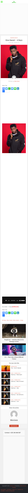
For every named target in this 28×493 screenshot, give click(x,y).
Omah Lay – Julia (15, 388)
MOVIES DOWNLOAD (10, 490)
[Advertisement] (14, 19)
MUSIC (12, 373)
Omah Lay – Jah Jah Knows (17, 394)
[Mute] (20, 300)
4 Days (4, 320)
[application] (14, 300)
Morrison (17, 42)
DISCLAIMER (3, 489)
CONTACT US (20, 489)
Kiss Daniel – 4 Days (18, 320)
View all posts (14, 426)
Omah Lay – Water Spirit (16, 374)
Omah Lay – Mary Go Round (17, 381)
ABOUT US (14, 489)
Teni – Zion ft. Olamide (16, 368)
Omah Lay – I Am (15, 401)
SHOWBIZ (3, 490)
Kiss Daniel (9, 320)
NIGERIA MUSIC (14, 37)
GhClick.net (12, 485)
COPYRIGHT (9, 489)
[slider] (23, 300)
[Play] (6, 300)
